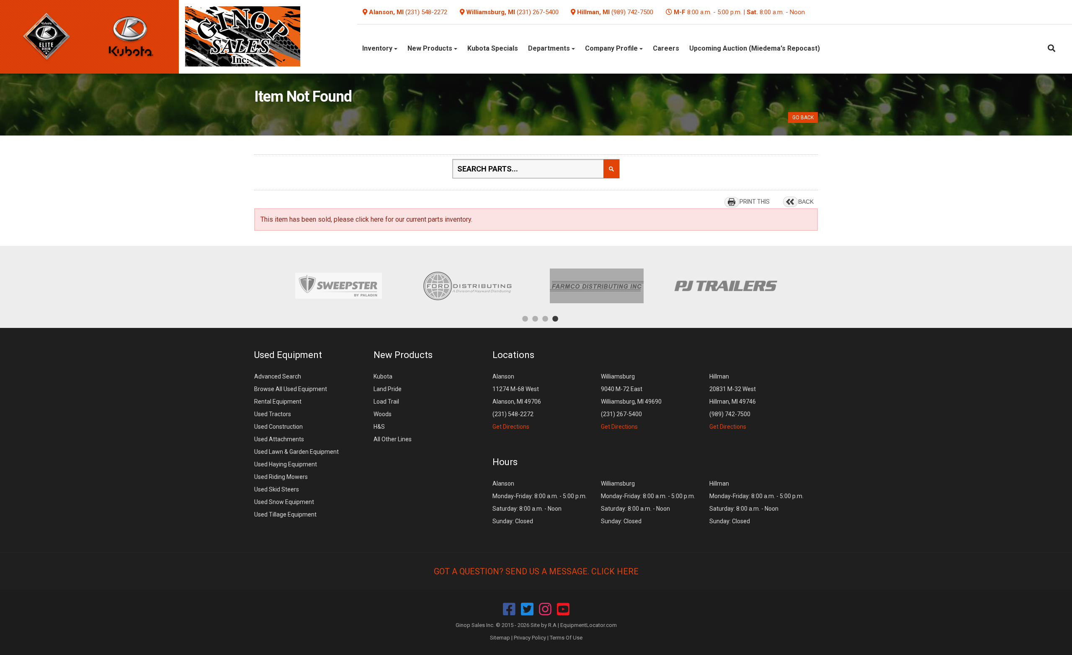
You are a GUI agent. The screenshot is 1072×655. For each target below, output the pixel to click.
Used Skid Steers (276, 489)
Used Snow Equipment (284, 502)
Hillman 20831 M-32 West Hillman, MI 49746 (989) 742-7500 (732, 401)
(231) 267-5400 (538, 12)
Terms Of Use (566, 638)
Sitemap (500, 638)
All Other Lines (393, 439)
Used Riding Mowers (281, 476)
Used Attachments (279, 439)
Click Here (615, 571)
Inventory (378, 48)
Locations (513, 355)
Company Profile (612, 48)
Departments (550, 48)
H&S (379, 426)
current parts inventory (438, 219)
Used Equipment (288, 355)
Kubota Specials (492, 48)
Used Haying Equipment (285, 464)
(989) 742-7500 (632, 12)
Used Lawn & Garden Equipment (296, 451)
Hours (505, 462)
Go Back (803, 117)
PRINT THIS (755, 201)
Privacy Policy (530, 638)
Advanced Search (277, 376)
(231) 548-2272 (426, 12)
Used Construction (278, 426)
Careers (666, 48)
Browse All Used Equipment (290, 389)
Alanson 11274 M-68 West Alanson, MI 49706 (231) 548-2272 (516, 401)
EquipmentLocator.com (588, 625)
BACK (806, 201)
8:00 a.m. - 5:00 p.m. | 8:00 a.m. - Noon (739, 12)
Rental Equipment (278, 401)
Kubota (383, 376)
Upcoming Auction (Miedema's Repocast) (754, 48)
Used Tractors (272, 414)
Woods (383, 414)
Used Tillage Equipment (285, 514)
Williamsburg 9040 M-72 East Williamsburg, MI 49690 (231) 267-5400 (631, 401)
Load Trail (386, 401)
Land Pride (388, 389)
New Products (430, 48)
